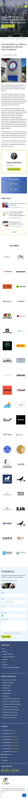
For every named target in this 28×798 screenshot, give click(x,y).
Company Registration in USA (9, 714)
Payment (4, 651)
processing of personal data (15, 633)
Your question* (4, 619)
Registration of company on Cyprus (11, 701)
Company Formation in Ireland (9, 706)
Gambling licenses (6, 693)
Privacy (4, 662)
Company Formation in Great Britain (11, 704)
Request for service (8, 26)
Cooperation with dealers (8, 656)
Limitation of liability (7, 654)
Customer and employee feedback (10, 667)
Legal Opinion (5, 696)
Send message (6, 636)
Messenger (3, 612)
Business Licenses (6, 685)
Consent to (6, 633)
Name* (2, 592)
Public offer (5, 664)
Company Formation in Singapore (10, 709)
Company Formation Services (9, 680)
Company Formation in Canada (10, 712)
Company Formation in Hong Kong (10, 698)
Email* (2, 606)
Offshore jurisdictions (7, 682)
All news (14, 232)
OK (24, 795)
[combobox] (3, 602)
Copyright (4, 659)
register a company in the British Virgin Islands (12, 142)
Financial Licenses (6, 690)
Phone (2, 599)
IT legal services (6, 688)
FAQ (3, 648)
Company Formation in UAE (9, 717)
